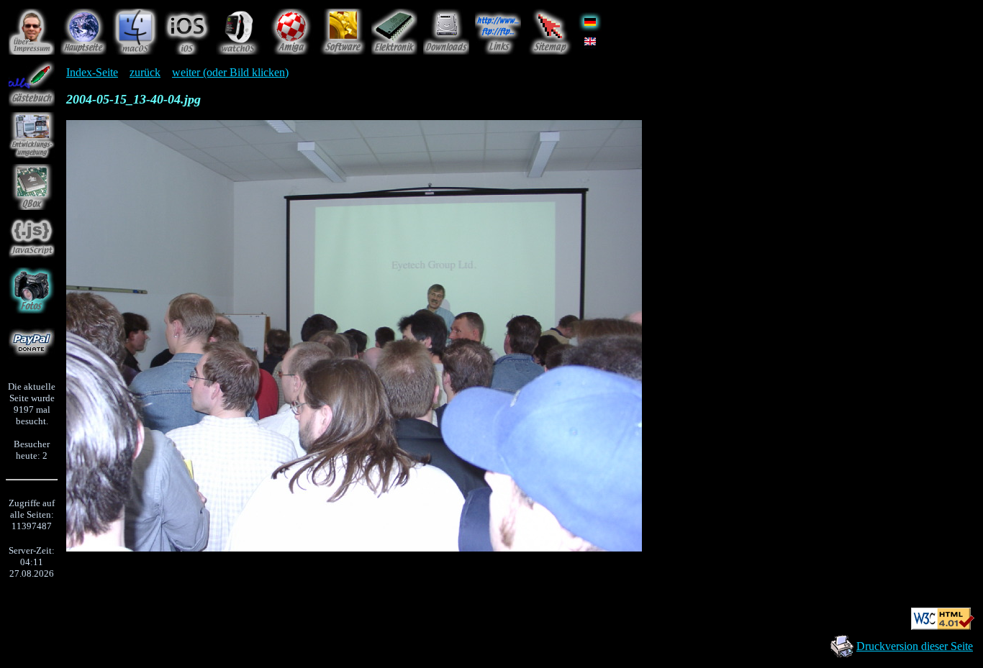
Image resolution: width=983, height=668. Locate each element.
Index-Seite (92, 72)
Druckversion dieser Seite (914, 646)
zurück (145, 72)
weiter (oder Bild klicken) (230, 72)
